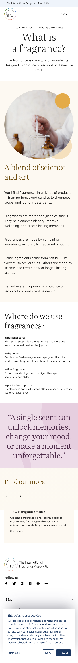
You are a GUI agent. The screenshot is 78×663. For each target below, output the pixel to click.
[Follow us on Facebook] (6, 583)
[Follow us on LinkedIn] (22, 583)
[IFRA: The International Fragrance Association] (10, 14)
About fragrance (23, 27)
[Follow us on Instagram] (30, 583)
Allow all (63, 652)
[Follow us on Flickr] (46, 583)
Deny (48, 652)
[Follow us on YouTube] (38, 583)
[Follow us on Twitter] (14, 583)
